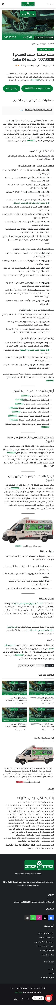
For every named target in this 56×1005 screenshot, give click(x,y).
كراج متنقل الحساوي (30, 808)
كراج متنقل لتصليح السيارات (44, 942)
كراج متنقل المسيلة (31, 826)
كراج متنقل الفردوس (16, 823)
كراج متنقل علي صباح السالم (28, 841)
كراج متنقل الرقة (47, 811)
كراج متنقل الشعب (47, 814)
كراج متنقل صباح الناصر (12, 838)
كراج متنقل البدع (12, 805)
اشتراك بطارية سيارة (47, 951)
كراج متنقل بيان (48, 832)
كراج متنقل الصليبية (31, 817)
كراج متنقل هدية (47, 848)
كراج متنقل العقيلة (16, 820)
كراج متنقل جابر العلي (19, 832)
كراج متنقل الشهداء (15, 814)
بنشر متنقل (40, 665)
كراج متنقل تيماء (34, 832)
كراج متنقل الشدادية (17, 811)
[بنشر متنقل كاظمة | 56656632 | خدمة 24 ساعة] (41, 688)
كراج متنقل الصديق (47, 817)
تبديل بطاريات (26, 798)
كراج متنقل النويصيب (16, 829)
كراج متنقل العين (31, 823)
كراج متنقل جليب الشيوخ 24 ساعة (34, 350)
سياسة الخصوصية (47, 977)
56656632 (35, 80)
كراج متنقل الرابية (15, 808)
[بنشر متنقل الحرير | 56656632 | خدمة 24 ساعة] (41, 714)
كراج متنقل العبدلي (46, 820)
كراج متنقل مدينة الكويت (20, 844)
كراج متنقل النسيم (47, 829)
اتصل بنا (51, 973)
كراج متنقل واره (34, 848)
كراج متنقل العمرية (46, 823)
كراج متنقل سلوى (47, 838)
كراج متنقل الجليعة (46, 808)
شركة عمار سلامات (36, 988)
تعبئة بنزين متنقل (47, 955)
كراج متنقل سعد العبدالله (25, 835)
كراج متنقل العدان (31, 820)
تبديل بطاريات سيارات (46, 938)
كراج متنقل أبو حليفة (45, 805)
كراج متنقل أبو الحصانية (27, 802)
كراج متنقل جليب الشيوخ (26, 665)
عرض (21, 110)
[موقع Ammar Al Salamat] (28, 4)
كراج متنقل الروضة (33, 811)
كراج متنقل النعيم (32, 829)
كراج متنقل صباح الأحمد (30, 838)
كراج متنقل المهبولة (15, 826)
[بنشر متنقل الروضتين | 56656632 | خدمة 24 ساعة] (14, 714)
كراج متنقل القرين (47, 826)
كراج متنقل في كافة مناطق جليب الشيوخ (31, 203)
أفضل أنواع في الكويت (27, 603)
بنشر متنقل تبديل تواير (46, 933)
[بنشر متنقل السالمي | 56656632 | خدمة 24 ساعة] (14, 688)
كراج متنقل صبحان (47, 841)
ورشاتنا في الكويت (38, 44)
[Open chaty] (48, 998)
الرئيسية (49, 44)
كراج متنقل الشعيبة (31, 814)
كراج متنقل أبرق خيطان (45, 802)
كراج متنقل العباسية (15, 817)
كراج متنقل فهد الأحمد (45, 845)
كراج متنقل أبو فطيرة (28, 805)
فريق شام (18, 992)
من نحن (51, 969)
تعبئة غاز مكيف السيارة (45, 946)
